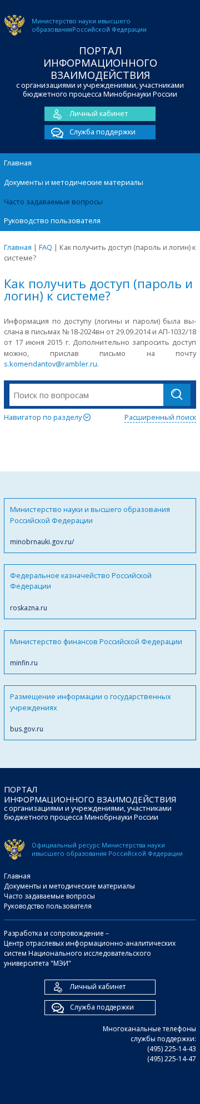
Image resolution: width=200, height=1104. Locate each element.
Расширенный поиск (160, 417)
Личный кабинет (98, 113)
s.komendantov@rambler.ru (50, 364)
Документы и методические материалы (73, 182)
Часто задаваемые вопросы (53, 202)
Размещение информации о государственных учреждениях (90, 712)
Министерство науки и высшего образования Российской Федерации (90, 525)
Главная (18, 163)
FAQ (45, 247)
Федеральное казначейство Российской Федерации (81, 591)
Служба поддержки (102, 132)
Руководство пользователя (52, 220)
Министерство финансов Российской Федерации (96, 652)
